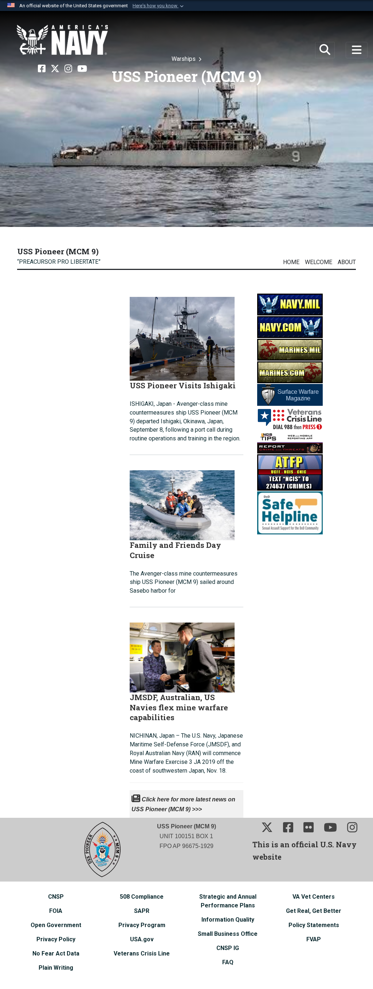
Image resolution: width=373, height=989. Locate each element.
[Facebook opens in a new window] (42, 69)
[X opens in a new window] (55, 69)
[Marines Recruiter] (290, 372)
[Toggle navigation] (357, 50)
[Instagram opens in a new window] (68, 69)
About (347, 262)
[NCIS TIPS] (290, 442)
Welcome (318, 262)
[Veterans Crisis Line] (290, 418)
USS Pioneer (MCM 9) (58, 251)
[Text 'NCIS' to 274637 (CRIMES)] (290, 472)
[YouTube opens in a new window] (82, 69)
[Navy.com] (290, 326)
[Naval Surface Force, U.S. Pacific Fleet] (62, 40)
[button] (159, 5)
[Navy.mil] (290, 304)
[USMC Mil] (290, 349)
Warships (184, 58)
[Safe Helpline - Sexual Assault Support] (290, 512)
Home (291, 262)
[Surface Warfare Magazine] (290, 394)
